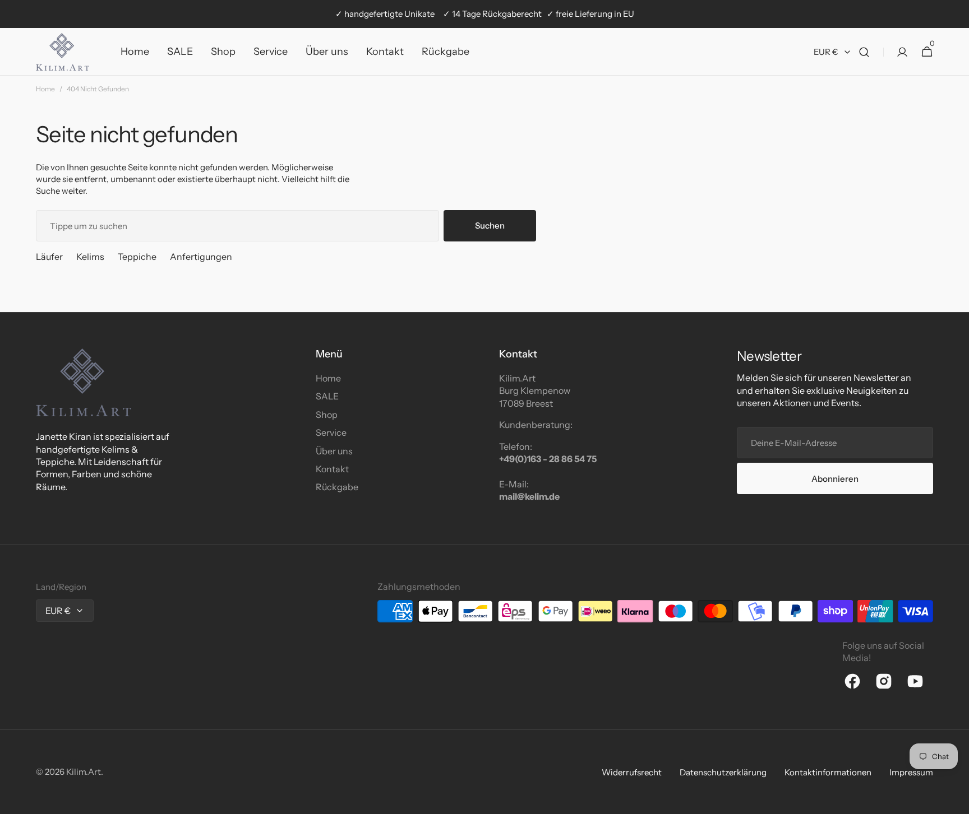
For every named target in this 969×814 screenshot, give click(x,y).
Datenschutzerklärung (723, 772)
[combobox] (237, 225)
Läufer (49, 256)
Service (331, 432)
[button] (864, 52)
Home (45, 89)
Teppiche (137, 256)
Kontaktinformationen (828, 772)
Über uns (334, 451)
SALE (327, 396)
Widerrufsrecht (632, 772)
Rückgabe (337, 486)
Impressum (911, 772)
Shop (327, 414)
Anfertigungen (201, 256)
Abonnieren (835, 478)
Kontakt (332, 469)
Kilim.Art (83, 771)
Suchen (490, 225)
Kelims (90, 256)
